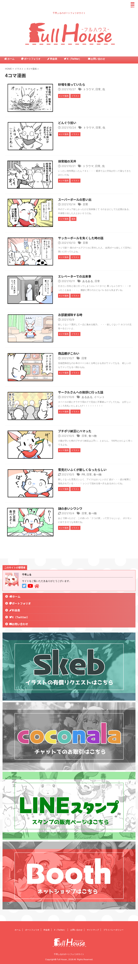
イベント (99, 397)
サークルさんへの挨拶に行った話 (80, 392)
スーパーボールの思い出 (74, 199)
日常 (98, 89)
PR (83, 474)
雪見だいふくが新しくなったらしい (82, 469)
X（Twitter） (73, 58)
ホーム (10, 58)
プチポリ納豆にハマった (74, 431)
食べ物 (93, 435)
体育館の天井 (67, 161)
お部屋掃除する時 (70, 314)
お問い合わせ (97, 58)
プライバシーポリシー (113, 930)
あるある (87, 281)
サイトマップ (93, 930)
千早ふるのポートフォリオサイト (69, 954)
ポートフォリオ (32, 58)
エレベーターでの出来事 (74, 276)
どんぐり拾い (67, 122)
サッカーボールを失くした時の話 (81, 238)
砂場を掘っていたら (71, 84)
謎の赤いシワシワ (70, 508)
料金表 (53, 58)
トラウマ (88, 89)
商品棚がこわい (68, 353)
